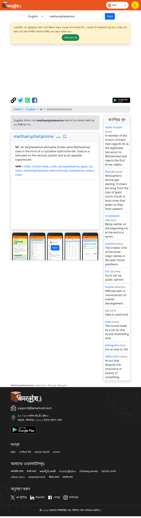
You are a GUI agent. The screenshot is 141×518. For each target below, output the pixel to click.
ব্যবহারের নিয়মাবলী (42, 452)
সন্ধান (110, 16)
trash (18, 175)
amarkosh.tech (36, 477)
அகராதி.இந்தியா (67, 471)
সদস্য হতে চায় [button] (70, 37)
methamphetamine (34, 136)
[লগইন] (135, 5)
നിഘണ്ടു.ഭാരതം (88, 471)
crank (53, 166)
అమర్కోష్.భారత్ (48, 471)
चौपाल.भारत (54, 477)
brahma (110, 243)
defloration (112, 356)
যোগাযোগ (56, 452)
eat (107, 310)
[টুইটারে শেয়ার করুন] (21, 100)
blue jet (110, 171)
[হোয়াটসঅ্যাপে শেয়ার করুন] (28, 100)
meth (18, 170)
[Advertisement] (70, 71)
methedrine (76, 170)
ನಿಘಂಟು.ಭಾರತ (108, 471)
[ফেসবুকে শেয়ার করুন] (34, 100)
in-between (112, 216)
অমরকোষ (17, 109)
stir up (109, 271)
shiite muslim (113, 127)
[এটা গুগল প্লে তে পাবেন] (121, 100)
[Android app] (23, 429)
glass (84, 166)
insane (109, 287)
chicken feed (40, 166)
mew (108, 322)
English (30, 109)
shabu (90, 170)
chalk (26, 166)
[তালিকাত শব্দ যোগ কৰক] (64, 136)
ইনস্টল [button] (55, 247)
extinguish (112, 345)
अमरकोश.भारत (17, 471)
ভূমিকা (13, 452)
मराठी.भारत (31, 471)
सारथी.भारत (68, 477)
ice (91, 166)
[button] (17, 246)
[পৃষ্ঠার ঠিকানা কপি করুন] (14, 100)
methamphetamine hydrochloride (45, 170)
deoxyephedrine (68, 166)
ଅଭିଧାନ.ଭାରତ (18, 477)
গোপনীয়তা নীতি (25, 452)
